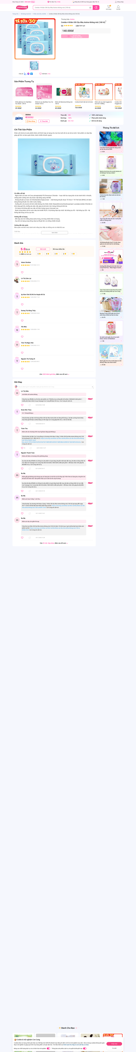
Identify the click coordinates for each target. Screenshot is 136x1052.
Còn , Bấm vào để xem (53, 374)
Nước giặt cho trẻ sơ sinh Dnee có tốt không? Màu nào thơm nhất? (110, 361)
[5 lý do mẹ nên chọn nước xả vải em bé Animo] (121, 199)
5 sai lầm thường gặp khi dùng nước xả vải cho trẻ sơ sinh (110, 148)
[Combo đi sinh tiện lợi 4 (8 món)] (84, 91)
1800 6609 (27, 2)
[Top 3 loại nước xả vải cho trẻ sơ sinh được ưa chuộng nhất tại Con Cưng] (121, 293)
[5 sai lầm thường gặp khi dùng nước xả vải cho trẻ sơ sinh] (121, 151)
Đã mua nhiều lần (59, 249)
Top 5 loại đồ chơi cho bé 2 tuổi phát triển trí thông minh (110, 219)
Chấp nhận (114, 1044)
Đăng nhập (120, 2)
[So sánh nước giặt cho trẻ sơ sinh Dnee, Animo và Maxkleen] (121, 341)
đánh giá (73, 26)
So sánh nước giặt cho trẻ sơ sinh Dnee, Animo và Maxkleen (109, 337)
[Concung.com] (21, 7)
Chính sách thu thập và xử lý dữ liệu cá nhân (76, 1044)
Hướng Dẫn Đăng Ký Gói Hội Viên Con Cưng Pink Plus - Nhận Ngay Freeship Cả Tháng (111, 267)
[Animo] (19, 118)
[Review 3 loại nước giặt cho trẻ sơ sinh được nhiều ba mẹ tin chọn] (121, 317)
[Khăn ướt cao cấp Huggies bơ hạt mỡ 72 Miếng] (104, 91)
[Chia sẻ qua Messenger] (28, 73)
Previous (15, 98)
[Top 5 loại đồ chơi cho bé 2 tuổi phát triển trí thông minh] (121, 222)
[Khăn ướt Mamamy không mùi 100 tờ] (64, 91)
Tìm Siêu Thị (54, 2)
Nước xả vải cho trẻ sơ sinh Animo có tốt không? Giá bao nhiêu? (110, 172)
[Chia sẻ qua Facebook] (31, 73)
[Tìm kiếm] (96, 7)
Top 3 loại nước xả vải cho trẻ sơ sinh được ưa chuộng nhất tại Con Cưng (110, 290)
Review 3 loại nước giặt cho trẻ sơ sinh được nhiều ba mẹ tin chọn (110, 314)
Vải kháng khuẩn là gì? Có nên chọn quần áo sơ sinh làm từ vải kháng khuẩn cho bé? (110, 243)
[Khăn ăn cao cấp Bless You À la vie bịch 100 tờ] (44, 91)
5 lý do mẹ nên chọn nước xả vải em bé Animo (110, 195)
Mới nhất (43, 249)
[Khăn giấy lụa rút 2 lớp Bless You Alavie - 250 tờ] (24, 91)
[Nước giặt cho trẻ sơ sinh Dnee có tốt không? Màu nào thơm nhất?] (121, 364)
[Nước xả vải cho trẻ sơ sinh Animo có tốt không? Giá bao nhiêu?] (121, 175)
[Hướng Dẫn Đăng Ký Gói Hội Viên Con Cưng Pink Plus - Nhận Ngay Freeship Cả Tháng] (121, 270)
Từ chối (114, 1048)
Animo (72, 19)
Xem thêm (55, 232)
